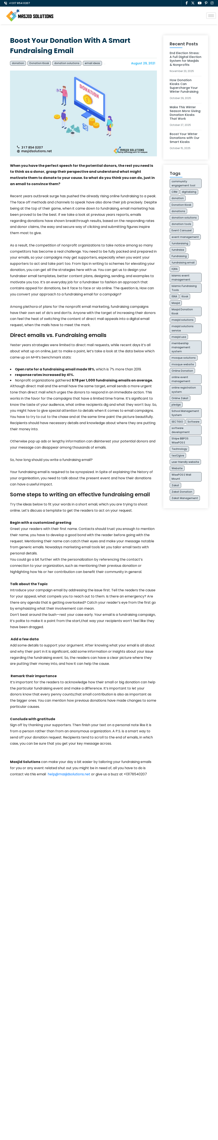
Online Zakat (180, 398)
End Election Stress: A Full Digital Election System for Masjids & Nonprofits (185, 59)
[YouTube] (200, 3)
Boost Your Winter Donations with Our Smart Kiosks (184, 138)
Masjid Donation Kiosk (182, 311)
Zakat (175, 485)
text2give (178, 455)
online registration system (184, 389)
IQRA (175, 269)
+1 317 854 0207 (19, 3)
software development (181, 430)
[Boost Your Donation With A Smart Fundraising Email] (83, 113)
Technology (179, 449)
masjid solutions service (183, 328)
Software (193, 421)
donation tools (181, 224)
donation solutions (66, 63)
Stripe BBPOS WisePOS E (180, 440)
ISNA (174, 296)
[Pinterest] (206, 3)
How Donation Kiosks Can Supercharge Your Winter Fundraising (184, 86)
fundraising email (183, 262)
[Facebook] (187, 3)
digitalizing (189, 192)
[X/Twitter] (193, 3)
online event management (181, 379)
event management (185, 237)
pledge (176, 404)
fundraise (178, 250)
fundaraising (180, 243)
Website (177, 468)
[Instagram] (212, 3)
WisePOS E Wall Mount (181, 477)
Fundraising (112, 63)
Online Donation (182, 371)
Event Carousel (182, 230)
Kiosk (185, 296)
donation (18, 63)
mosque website (183, 364)
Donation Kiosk (39, 63)
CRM (174, 192)
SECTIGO (177, 421)
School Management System (185, 413)
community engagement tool (183, 183)
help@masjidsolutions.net (69, 774)
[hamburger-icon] (211, 16)
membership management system (181, 347)
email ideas (92, 63)
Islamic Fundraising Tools (184, 288)
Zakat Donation (182, 492)
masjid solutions (183, 320)
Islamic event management (181, 277)
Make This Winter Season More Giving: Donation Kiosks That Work (185, 113)
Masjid (176, 303)
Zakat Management (185, 498)
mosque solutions (184, 358)
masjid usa (179, 337)
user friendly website (185, 462)
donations (178, 211)
